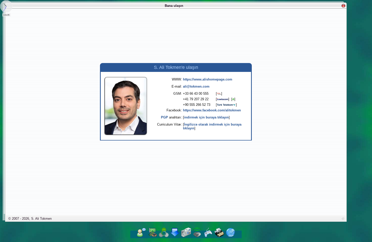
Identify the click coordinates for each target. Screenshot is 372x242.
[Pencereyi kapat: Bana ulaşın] (343, 6)
